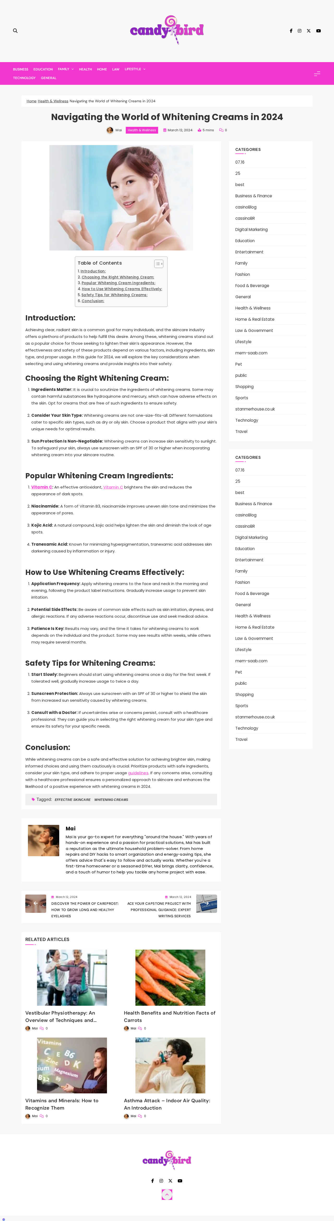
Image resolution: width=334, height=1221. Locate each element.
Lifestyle (133, 69)
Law (116, 69)
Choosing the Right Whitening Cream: (118, 277)
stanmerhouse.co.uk (255, 409)
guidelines (138, 773)
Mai (119, 130)
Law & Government (254, 330)
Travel (241, 431)
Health (85, 69)
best (239, 184)
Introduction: (93, 271)
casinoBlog (246, 207)
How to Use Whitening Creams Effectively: (122, 289)
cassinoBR (245, 218)
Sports (241, 398)
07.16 (239, 162)
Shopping (244, 386)
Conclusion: (93, 301)
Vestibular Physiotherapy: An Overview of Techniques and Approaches (60, 1020)
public (241, 375)
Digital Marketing (251, 229)
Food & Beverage (252, 285)
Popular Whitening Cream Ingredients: (118, 283)
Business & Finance (253, 196)
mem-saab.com (251, 353)
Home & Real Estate (255, 319)
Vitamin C (41, 487)
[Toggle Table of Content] (156, 263)
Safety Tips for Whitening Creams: (114, 295)
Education (43, 69)
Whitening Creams (111, 800)
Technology (24, 78)
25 (237, 173)
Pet (238, 364)
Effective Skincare (73, 800)
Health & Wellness (142, 130)
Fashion (242, 274)
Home (102, 69)
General (48, 78)
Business (20, 69)
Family (63, 69)
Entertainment (249, 252)
